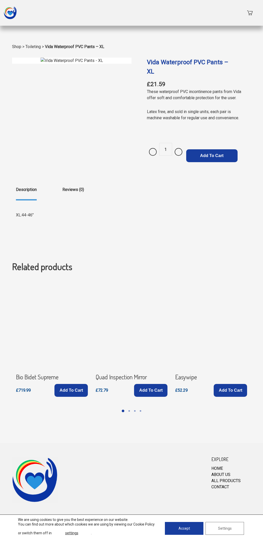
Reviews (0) (73, 189)
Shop (16, 46)
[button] (71, 390)
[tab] (26, 193)
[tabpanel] (52, 338)
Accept (184, 528)
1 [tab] (123, 411)
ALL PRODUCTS (226, 480)
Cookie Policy (144, 524)
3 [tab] (135, 411)
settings (71, 533)
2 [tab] (129, 411)
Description (26, 189)
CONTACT (220, 486)
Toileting (33, 46)
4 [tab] (140, 411)
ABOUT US (220, 474)
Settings (225, 528)
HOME (217, 468)
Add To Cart (211, 155)
